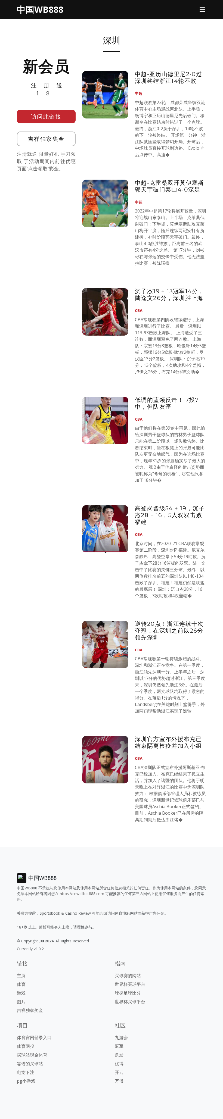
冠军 (119, 1046)
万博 (119, 1081)
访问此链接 (46, 116)
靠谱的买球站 (30, 1064)
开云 (119, 1072)
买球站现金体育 (32, 1055)
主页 (21, 976)
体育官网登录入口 (34, 1037)
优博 (119, 1064)
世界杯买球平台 (130, 984)
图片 (21, 1002)
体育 (21, 984)
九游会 (121, 1037)
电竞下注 (25, 1072)
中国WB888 (40, 9)
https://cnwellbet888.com (82, 893)
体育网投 (25, 1046)
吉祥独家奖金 (46, 138)
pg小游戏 (26, 1081)
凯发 (119, 1055)
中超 (139, 93)
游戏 (21, 993)
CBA (139, 310)
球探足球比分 (128, 993)
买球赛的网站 (128, 976)
